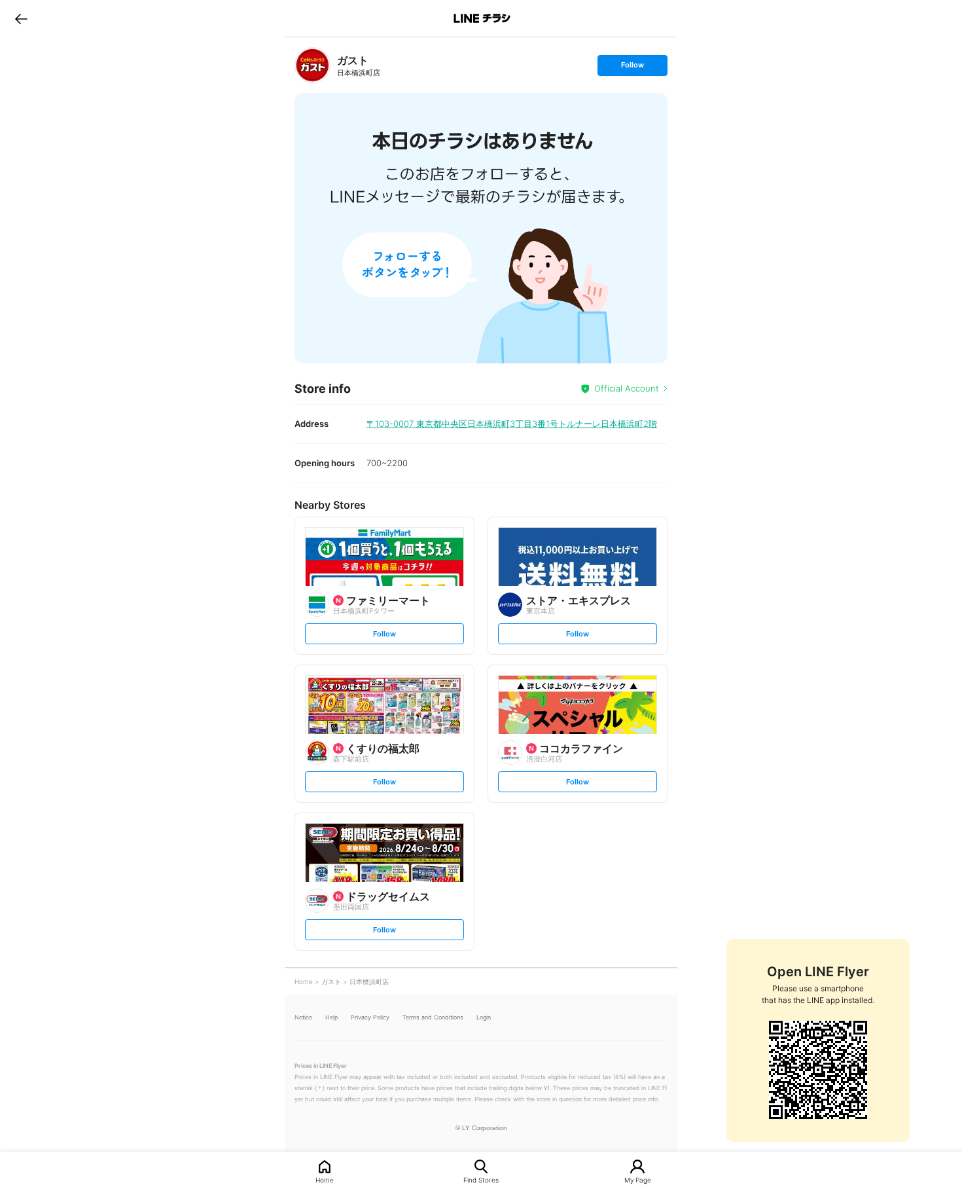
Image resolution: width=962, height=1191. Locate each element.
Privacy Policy (370, 1017)
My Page (637, 1179)
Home (324, 1179)
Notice (303, 1017)
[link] (312, 65)
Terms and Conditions (432, 1017)
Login (483, 1017)
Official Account (626, 388)
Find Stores (481, 1179)
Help (331, 1017)
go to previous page (21, 18)
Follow (632, 68)
